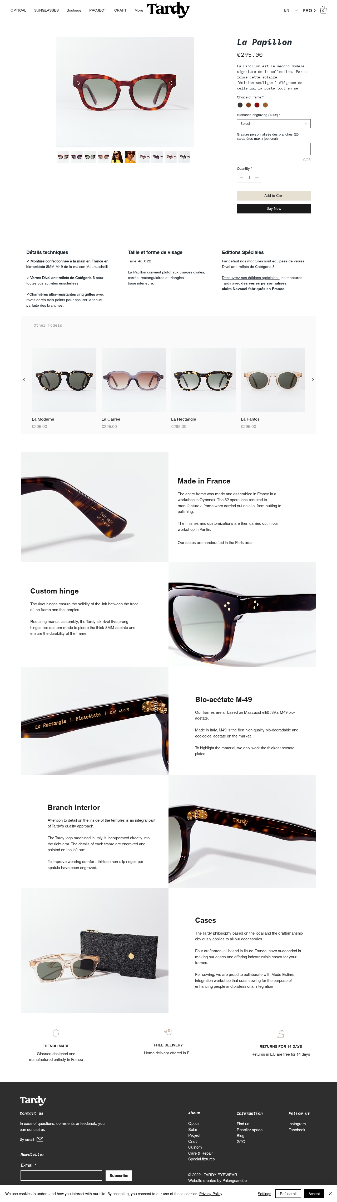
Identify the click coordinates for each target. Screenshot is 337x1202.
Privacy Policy (210, 1193)
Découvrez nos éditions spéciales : (251, 284)
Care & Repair (200, 1160)
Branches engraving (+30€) (258, 122)
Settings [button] (264, 1193)
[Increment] (257, 184)
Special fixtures (201, 1166)
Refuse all (288, 1193)
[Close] (331, 1193)
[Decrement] (241, 184)
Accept (314, 1193)
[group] (168, 395)
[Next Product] (313, 386)
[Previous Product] (24, 386)
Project (194, 1142)
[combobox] (274, 130)
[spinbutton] (249, 184)
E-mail (27, 1172)
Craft (192, 1148)
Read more (246, 95)
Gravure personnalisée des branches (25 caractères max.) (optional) (268, 143)
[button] (323, 10)
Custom (195, 1154)
